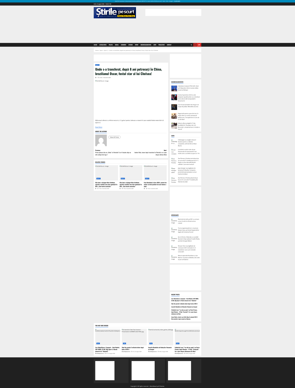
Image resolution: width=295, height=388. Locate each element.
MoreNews (153, 386)
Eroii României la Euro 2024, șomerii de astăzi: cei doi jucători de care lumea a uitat (155, 184)
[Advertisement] (147, 30)
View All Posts (114, 137)
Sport (136, 45)
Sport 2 (97, 65)
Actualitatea (102, 45)
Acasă (95, 45)
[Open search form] (191, 44)
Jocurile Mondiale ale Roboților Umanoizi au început (184, 307)
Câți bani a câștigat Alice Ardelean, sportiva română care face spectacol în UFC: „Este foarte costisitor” (106, 184)
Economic (123, 45)
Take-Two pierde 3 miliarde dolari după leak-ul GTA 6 (184, 304)
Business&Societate (146, 45)
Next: (151, 152)
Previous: (113, 152)
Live (199, 45)
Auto (154, 45)
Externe (130, 45)
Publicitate (161, 45)
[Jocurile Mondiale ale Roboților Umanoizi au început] (160, 337)
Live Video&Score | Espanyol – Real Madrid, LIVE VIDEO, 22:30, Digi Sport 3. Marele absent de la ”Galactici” (185, 300)
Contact (169, 45)
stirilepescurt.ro (100, 353)
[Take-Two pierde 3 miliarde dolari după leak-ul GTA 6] (134, 337)
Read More (98, 127)
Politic (111, 45)
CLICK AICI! (177, 1)
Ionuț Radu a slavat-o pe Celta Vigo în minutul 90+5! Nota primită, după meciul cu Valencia (184, 318)
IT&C (124, 343)
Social (117, 45)
